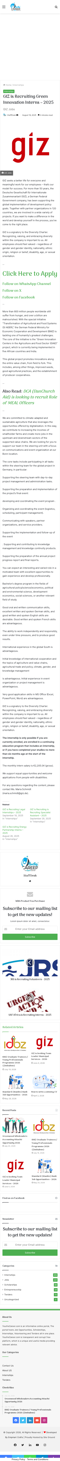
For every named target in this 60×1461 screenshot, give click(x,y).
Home (8, 85)
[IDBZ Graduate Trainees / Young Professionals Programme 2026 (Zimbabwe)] (15, 1044)
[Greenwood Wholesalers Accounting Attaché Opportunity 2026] (15, 1125)
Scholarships (10, 1284)
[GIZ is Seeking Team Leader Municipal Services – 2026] (44, 1042)
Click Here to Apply (29, 274)
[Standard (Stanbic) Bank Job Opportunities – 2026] (15, 1081)
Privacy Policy (18, 1459)
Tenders (8, 1294)
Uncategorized (11, 1299)
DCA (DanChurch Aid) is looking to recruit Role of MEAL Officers (29, 397)
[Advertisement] (30, 48)
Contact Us (8, 1365)
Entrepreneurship (12, 1289)
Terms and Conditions (37, 1459)
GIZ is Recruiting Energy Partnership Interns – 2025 (14, 829)
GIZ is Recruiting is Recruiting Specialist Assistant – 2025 (40, 812)
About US (7, 1370)
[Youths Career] (16, 6)
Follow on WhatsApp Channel (26, 284)
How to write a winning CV (44, 1092)
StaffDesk (11, 115)
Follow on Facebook (18, 297)
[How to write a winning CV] (44, 1081)
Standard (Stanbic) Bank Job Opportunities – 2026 (14, 1093)
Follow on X (11, 291)
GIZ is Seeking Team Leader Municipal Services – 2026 (41, 1056)
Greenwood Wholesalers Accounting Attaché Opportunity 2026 (14, 1139)
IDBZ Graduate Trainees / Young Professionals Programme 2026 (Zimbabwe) (15, 1061)
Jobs (6, 1280)
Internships (18, 85)
